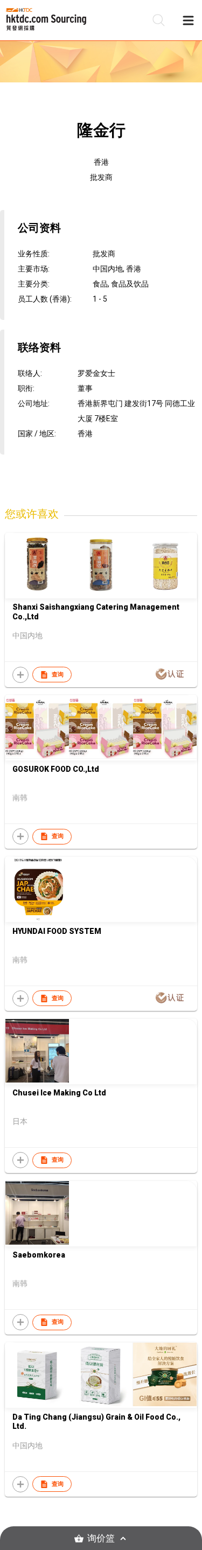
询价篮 (101, 1538)
